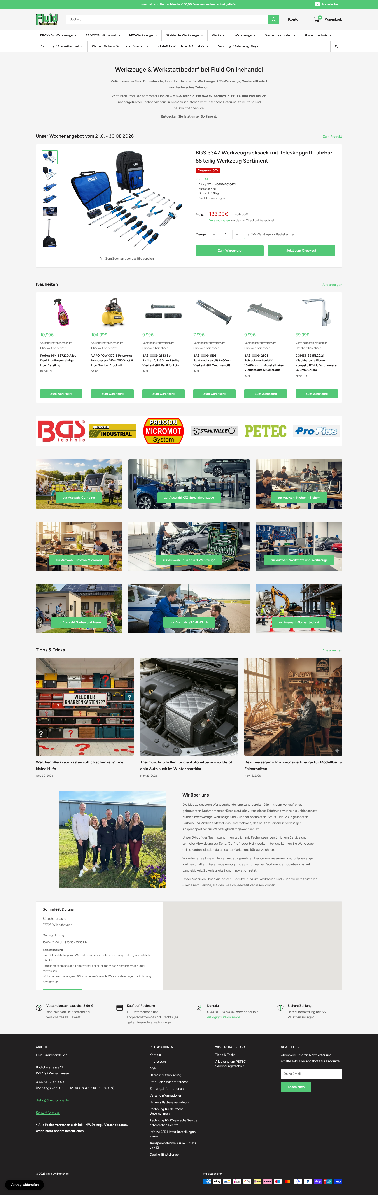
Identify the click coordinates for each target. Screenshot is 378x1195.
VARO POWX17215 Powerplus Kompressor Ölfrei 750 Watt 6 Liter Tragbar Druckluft (112, 360)
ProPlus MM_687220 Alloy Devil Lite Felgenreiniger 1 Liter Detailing (58, 360)
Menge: (201, 234)
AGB (153, 1068)
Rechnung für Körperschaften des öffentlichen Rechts (174, 1122)
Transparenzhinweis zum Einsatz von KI (173, 1145)
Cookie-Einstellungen (165, 1154)
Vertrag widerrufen (24, 1185)
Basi (145, 371)
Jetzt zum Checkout (301, 251)
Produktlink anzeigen (212, 198)
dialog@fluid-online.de (223, 1017)
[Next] (342, 347)
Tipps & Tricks (225, 1055)
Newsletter (330, 4)
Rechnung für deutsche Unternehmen (167, 1111)
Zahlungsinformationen (167, 1089)
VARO (94, 371)
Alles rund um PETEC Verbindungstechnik (230, 1064)
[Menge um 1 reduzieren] (214, 234)
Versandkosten (219, 220)
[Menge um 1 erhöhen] (237, 234)
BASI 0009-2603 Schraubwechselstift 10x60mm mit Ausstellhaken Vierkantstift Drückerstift (264, 363)
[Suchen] (273, 19)
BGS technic (205, 179)
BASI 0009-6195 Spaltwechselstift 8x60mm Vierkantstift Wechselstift (212, 360)
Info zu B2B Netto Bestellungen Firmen (173, 1134)
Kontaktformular (48, 1112)
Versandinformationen (166, 1095)
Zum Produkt (333, 137)
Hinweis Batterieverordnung (170, 1102)
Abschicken (295, 1087)
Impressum (158, 1061)
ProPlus (46, 371)
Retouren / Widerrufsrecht (169, 1082)
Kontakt (155, 1055)
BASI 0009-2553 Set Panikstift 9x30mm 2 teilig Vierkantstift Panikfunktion (161, 360)
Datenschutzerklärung (165, 1075)
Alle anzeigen (332, 285)
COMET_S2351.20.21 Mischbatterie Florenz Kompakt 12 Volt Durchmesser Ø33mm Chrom (317, 363)
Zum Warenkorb (230, 251)
